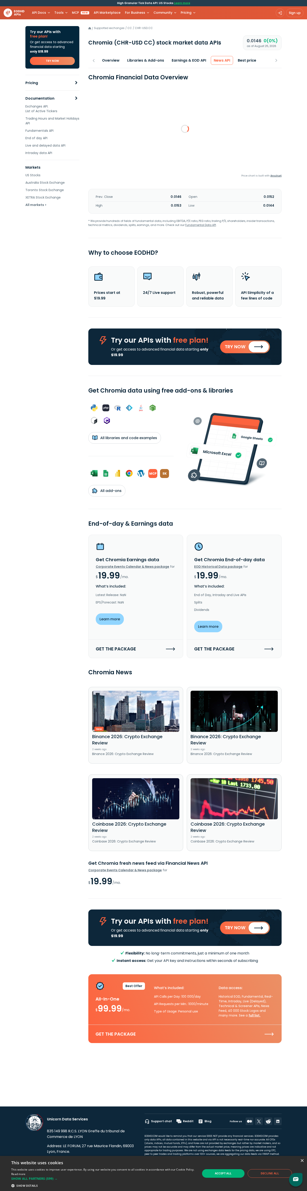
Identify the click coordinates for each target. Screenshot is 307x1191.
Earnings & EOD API (189, 60)
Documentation (39, 98)
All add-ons (110, 490)
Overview (111, 60)
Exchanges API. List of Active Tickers (41, 108)
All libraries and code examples (128, 437)
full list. (254, 1015)
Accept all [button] (223, 1173)
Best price (247, 60)
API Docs (39, 12)
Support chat (161, 1121)
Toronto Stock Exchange (44, 190)
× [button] (302, 1160)
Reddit (188, 1121)
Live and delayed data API (45, 145)
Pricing (31, 82)
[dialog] (153, 1173)
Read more (18, 1174)
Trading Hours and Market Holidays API (52, 120)
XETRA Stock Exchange (43, 197)
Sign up (295, 13)
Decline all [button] (270, 1173)
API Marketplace (107, 12)
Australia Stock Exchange (45, 182)
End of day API (36, 138)
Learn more (182, 3)
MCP (80, 12)
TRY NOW (52, 61)
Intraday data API (38, 153)
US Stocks (32, 175)
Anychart (276, 175)
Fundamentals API (39, 130)
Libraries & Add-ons (145, 60)
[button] (103, 1178)
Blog (208, 1121)
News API (222, 60)
